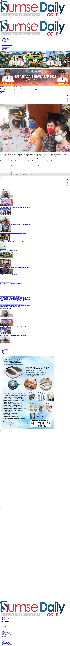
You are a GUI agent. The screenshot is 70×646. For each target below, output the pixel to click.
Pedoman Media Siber (6, 618)
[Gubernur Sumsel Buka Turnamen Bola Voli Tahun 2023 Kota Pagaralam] (5, 214)
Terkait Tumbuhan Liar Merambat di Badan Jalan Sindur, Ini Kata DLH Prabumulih (15, 224)
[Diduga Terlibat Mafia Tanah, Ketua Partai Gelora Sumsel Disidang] (4, 290)
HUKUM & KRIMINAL (6, 42)
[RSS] (2, 623)
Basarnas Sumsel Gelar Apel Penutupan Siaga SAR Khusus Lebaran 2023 (13, 283)
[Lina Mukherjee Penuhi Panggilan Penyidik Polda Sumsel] (6, 273)
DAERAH (4, 49)
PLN (3, 352)
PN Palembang (4, 353)
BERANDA (4, 37)
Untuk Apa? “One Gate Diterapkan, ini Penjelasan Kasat (10, 198)
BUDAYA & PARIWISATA (7, 45)
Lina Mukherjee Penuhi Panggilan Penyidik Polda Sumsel (10, 274)
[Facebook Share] (67, 97)
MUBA (3, 351)
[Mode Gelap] (59, 18)
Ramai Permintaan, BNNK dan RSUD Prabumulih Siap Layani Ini (11, 258)
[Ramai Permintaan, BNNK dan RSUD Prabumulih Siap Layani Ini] (6, 257)
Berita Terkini (4, 350)
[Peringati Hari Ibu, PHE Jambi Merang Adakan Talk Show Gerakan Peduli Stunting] (6, 206)
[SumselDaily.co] (32, 16)
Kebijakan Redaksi (5, 617)
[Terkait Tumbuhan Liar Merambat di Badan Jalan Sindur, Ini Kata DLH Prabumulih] (5, 223)
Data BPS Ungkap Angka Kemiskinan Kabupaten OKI (9, 250)
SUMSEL (4, 91)
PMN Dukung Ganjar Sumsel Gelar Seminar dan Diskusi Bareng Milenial (13, 233)
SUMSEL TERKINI (5, 38)
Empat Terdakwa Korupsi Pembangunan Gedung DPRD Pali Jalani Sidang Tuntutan (15, 267)
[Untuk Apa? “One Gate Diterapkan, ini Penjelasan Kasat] (6, 197)
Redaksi (3, 619)
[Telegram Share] (67, 100)
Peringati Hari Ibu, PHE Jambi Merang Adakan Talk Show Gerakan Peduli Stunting (15, 207)
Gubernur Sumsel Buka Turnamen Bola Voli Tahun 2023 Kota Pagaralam (13, 215)
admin (1, 91)
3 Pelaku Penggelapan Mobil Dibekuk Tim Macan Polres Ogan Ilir (11, 241)
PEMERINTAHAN (5, 39)
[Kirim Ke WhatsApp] (67, 102)
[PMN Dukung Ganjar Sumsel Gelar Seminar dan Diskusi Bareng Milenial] (5, 232)
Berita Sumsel (4, 48)
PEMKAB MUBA (5, 349)
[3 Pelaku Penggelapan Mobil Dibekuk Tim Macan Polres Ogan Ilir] (5, 240)
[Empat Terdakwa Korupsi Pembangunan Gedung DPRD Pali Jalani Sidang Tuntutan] (5, 266)
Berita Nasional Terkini (6, 47)
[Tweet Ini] (67, 98)
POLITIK (4, 40)
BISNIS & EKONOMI (5, 633)
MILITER (4, 41)
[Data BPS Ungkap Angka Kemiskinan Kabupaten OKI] (3, 249)
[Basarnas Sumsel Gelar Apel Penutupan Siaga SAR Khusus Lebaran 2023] (5, 282)
